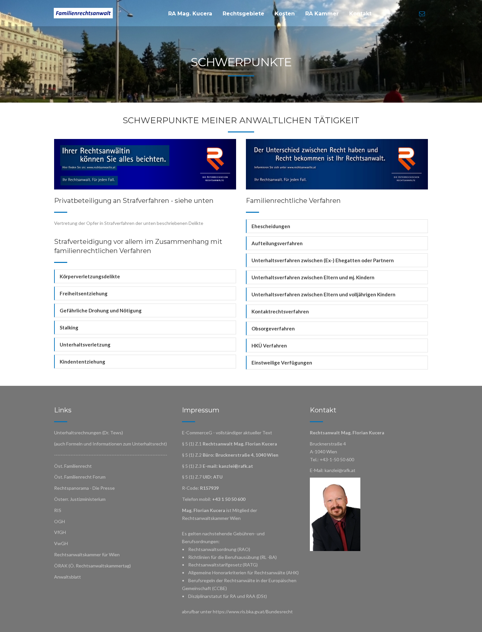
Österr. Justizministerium (80, 499)
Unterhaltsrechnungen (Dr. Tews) (88, 432)
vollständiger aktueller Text (244, 432)
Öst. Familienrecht (73, 466)
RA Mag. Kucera (190, 13)
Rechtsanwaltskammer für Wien (87, 554)
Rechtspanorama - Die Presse (84, 488)
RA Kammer (322, 13)
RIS (57, 510)
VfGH (60, 532)
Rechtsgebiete (243, 13)
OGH (59, 521)
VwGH (61, 543)
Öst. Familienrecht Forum (80, 477)
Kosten (285, 13)
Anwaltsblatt (67, 577)
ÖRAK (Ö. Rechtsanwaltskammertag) (92, 565)
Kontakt (360, 13)
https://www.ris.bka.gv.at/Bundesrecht (253, 611)
